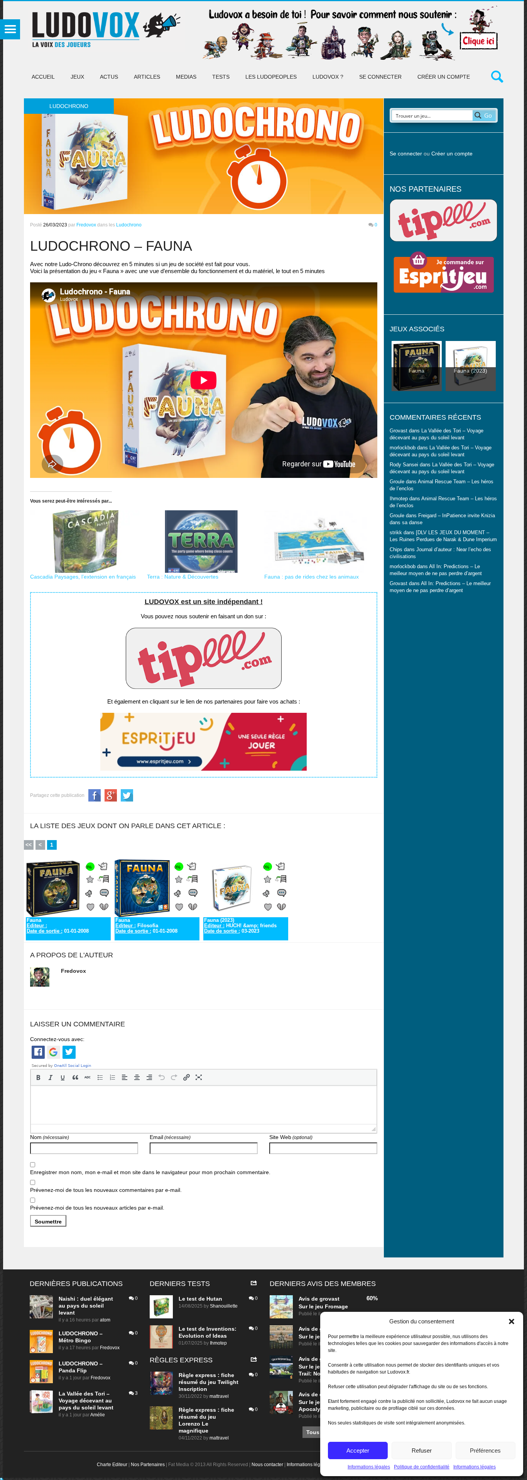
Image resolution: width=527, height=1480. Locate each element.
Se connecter (380, 77)
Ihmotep (399, 498)
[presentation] (38, 1077)
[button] (511, 1321)
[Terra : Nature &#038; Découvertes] (202, 541)
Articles (147, 77)
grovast (329, 1299)
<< (28, 845)
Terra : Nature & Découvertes (182, 577)
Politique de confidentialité (421, 1467)
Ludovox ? (327, 77)
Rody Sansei (404, 464)
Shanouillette (224, 1306)
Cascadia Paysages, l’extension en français (83, 577)
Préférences (485, 1450)
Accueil (43, 77)
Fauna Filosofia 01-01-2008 (146, 926)
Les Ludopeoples (271, 77)
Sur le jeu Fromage (323, 1306)
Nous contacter (267, 1464)
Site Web (290, 1137)
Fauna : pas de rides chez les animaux (311, 577)
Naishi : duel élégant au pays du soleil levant (86, 1306)
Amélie (97, 1415)
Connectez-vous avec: (57, 1039)
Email (170, 1137)
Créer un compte (443, 77)
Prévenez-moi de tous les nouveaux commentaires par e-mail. (106, 1190)
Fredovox (86, 225)
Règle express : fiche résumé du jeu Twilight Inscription (208, 1382)
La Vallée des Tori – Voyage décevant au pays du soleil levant (86, 1401)
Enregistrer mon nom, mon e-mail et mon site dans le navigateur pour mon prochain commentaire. (150, 1172)
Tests (221, 77)
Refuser (422, 1450)
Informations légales (369, 1467)
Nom (49, 1137)
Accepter (357, 1450)
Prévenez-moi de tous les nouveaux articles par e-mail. (97, 1208)
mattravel (219, 1396)
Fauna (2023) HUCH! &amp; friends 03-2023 (240, 926)
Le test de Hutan (200, 1299)
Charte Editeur (112, 1464)
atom (105, 1320)
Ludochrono (129, 225)
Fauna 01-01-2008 (58, 926)
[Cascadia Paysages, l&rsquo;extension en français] (85, 541)
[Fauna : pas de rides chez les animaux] (319, 541)
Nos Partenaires (148, 1464)
